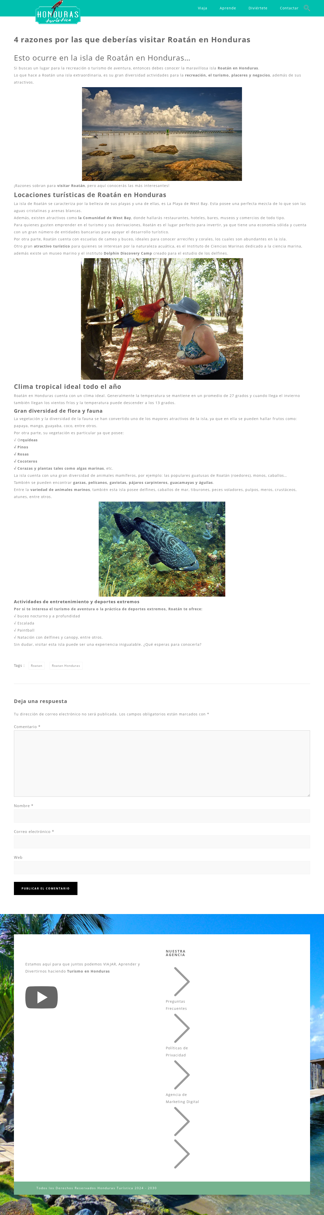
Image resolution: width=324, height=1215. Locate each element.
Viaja (202, 8)
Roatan (36, 665)
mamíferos (125, 475)
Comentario (27, 726)
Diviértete (258, 8)
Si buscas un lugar (32, 68)
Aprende (228, 8)
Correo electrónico (34, 831)
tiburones (200, 489)
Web (18, 857)
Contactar (289, 8)
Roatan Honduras (66, 665)
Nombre (23, 805)
